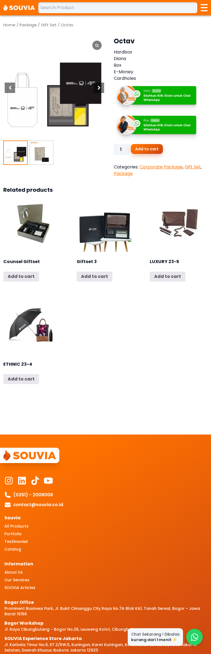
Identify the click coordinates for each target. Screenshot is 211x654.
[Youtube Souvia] (48, 480)
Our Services (16, 580)
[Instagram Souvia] (8, 480)
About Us (13, 572)
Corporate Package (161, 167)
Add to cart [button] (21, 276)
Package (28, 25)
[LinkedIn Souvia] (22, 480)
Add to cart (147, 149)
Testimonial (16, 541)
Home (9, 25)
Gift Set (49, 25)
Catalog (12, 549)
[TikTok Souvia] (35, 480)
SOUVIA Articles (19, 587)
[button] (99, 88)
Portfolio (13, 534)
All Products (16, 526)
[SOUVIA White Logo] (20, 7)
